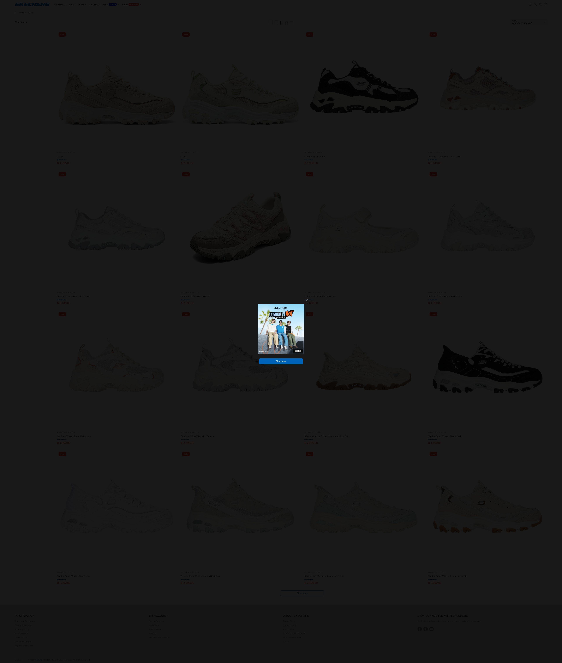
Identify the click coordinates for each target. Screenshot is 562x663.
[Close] (306, 301)
